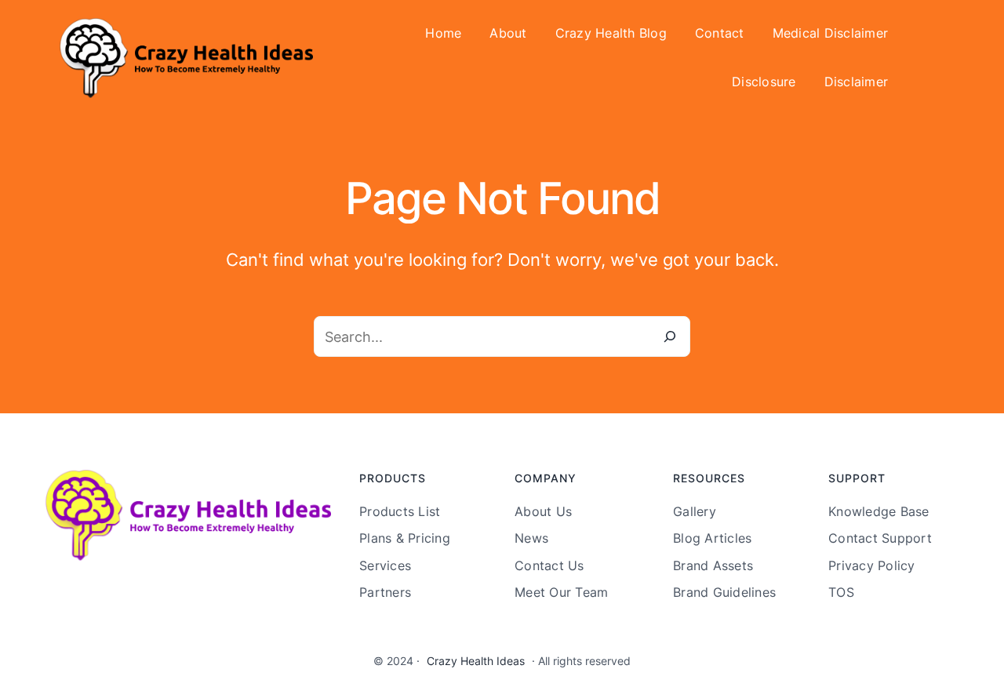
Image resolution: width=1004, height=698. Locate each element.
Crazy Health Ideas (476, 660)
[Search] (669, 336)
